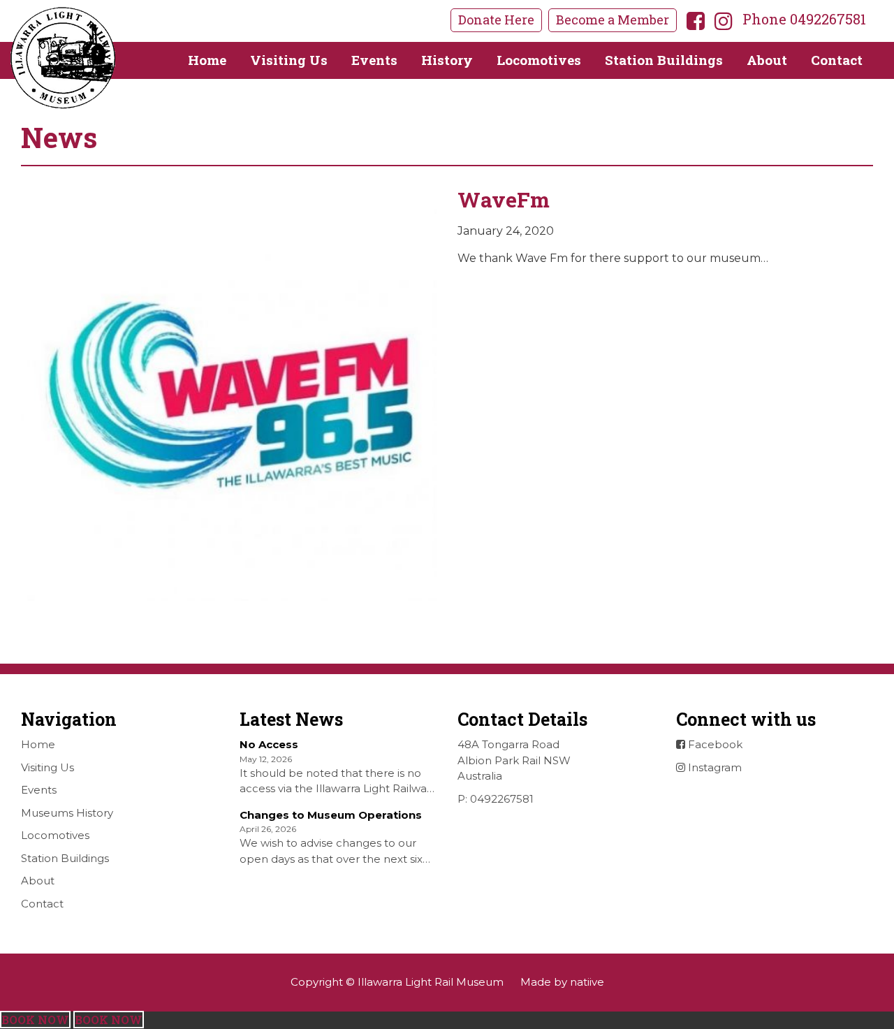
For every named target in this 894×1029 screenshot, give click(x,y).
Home (207, 59)
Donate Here (496, 19)
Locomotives (539, 59)
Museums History (67, 812)
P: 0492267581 (495, 798)
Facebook (713, 744)
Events (374, 59)
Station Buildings (664, 59)
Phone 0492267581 (804, 19)
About (767, 59)
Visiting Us (289, 59)
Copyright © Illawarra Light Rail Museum (397, 981)
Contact (837, 59)
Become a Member (612, 19)
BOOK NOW (35, 1019)
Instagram (713, 767)
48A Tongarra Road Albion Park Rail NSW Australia (514, 760)
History (447, 59)
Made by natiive (562, 981)
